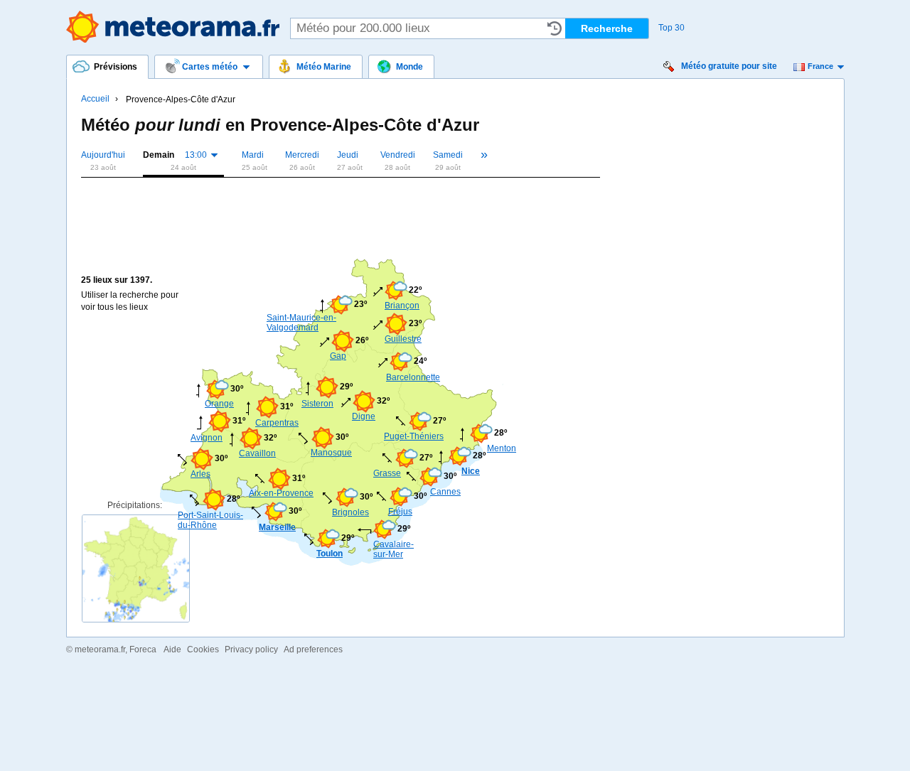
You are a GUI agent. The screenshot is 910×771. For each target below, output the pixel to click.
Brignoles (350, 512)
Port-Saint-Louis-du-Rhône (210, 520)
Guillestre (403, 339)
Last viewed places (554, 28)
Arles (200, 474)
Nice (470, 471)
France (820, 66)
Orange (219, 404)
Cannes (445, 492)
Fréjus (400, 512)
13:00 (196, 155)
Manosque (331, 453)
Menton (501, 448)
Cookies (203, 649)
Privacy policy (251, 649)
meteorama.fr (100, 649)
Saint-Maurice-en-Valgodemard (301, 323)
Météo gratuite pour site (729, 66)
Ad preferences (313, 649)
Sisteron (317, 404)
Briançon (402, 306)
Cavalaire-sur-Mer (393, 549)
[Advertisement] (340, 207)
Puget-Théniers (414, 436)
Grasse (387, 473)
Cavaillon (257, 453)
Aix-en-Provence (281, 493)
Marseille (277, 527)
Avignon (207, 438)
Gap (338, 356)
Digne (363, 416)
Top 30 (671, 28)
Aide (172, 649)
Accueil (95, 99)
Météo (172, 27)
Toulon (329, 554)
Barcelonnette (407, 377)
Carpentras (276, 423)
